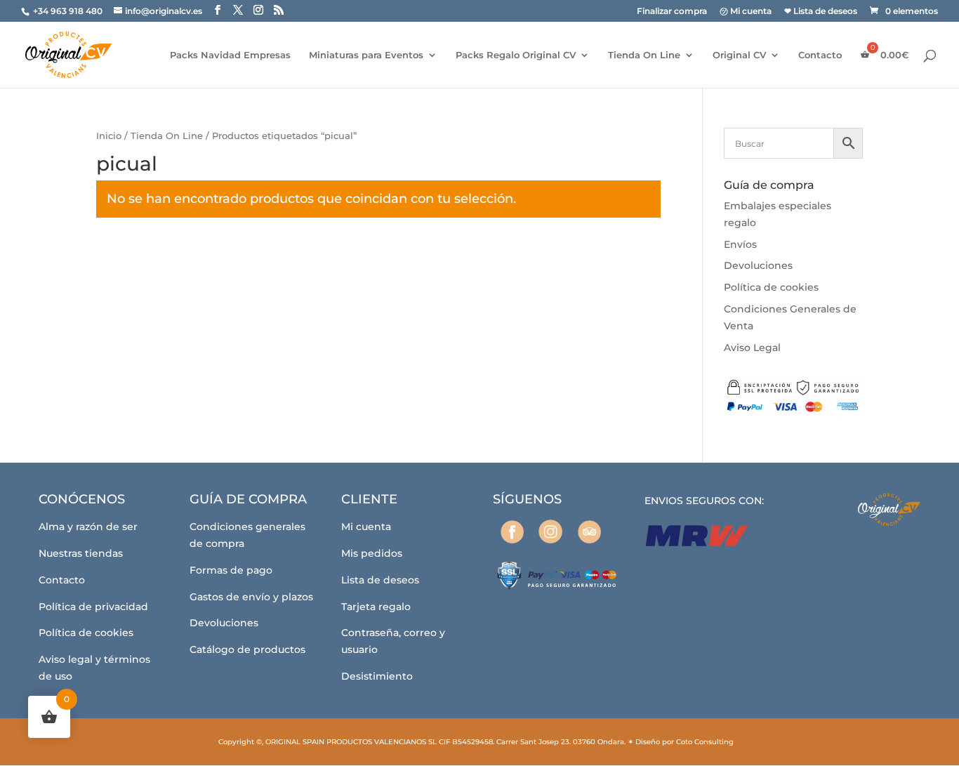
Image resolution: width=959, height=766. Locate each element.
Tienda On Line (644, 55)
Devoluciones (758, 265)
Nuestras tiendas (81, 553)
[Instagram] (550, 531)
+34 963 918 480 (69, 11)
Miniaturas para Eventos (366, 55)
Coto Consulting (705, 741)
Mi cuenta (366, 526)
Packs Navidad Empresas (230, 55)
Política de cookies (771, 287)
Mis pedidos (371, 553)
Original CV (739, 55)
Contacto (820, 55)
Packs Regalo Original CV (516, 55)
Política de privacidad (93, 606)
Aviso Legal (752, 347)
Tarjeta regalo (376, 606)
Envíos (740, 244)
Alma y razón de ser (88, 526)
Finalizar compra (672, 11)
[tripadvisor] (589, 531)
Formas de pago (231, 570)
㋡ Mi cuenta (746, 11)
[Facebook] (512, 531)
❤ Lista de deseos (820, 11)
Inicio (108, 136)
